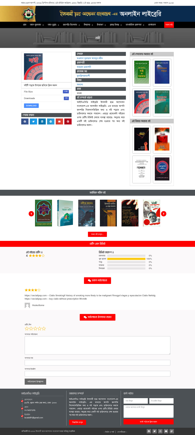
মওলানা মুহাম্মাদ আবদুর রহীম (90, 58)
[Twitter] (154, 431)
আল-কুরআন (35, 24)
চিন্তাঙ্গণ (100, 24)
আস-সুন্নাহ (52, 24)
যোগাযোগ (152, 24)
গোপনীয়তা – (122, 432)
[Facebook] (149, 431)
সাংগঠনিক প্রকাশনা (133, 24)
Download (31, 106)
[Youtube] (166, 431)
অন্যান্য (80, 84)
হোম (24, 24)
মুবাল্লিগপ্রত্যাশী (83, 75)
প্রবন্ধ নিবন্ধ (114, 24)
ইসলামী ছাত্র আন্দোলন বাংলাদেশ (48, 431)
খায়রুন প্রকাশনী (84, 67)
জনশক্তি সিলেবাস (70, 24)
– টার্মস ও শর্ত (109, 432)
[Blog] (172, 431)
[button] (169, 25)
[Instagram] (160, 431)
